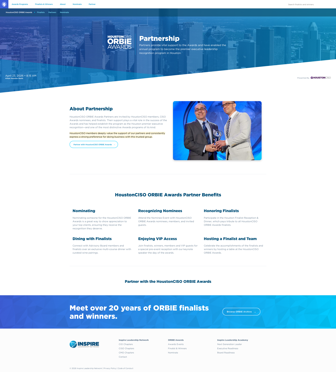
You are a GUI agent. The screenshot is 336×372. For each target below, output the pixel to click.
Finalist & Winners (177, 348)
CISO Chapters (126, 348)
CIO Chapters (126, 344)
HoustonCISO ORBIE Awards (19, 12)
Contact (123, 357)
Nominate (77, 4)
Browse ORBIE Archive (239, 311)
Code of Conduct (125, 368)
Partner (92, 4)
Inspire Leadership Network (134, 340)
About (63, 4)
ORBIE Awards (176, 340)
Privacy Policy (110, 368)
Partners (52, 12)
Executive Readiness (227, 348)
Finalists (41, 12)
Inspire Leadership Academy (232, 340)
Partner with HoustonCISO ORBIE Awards (93, 145)
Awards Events (176, 344)
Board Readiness (226, 353)
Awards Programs (20, 4)
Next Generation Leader (229, 344)
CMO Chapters (126, 353)
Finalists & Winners (44, 4)
